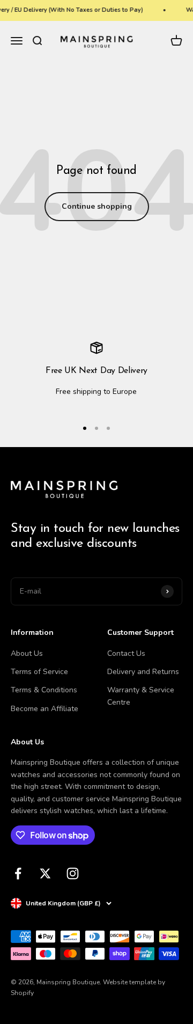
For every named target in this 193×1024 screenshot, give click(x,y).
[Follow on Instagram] (72, 873)
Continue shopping (97, 206)
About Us (27, 653)
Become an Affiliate (44, 709)
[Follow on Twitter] (45, 873)
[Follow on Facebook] (18, 873)
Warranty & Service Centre (140, 696)
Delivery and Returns (143, 672)
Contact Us (126, 653)
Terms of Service (39, 672)
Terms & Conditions (44, 690)
